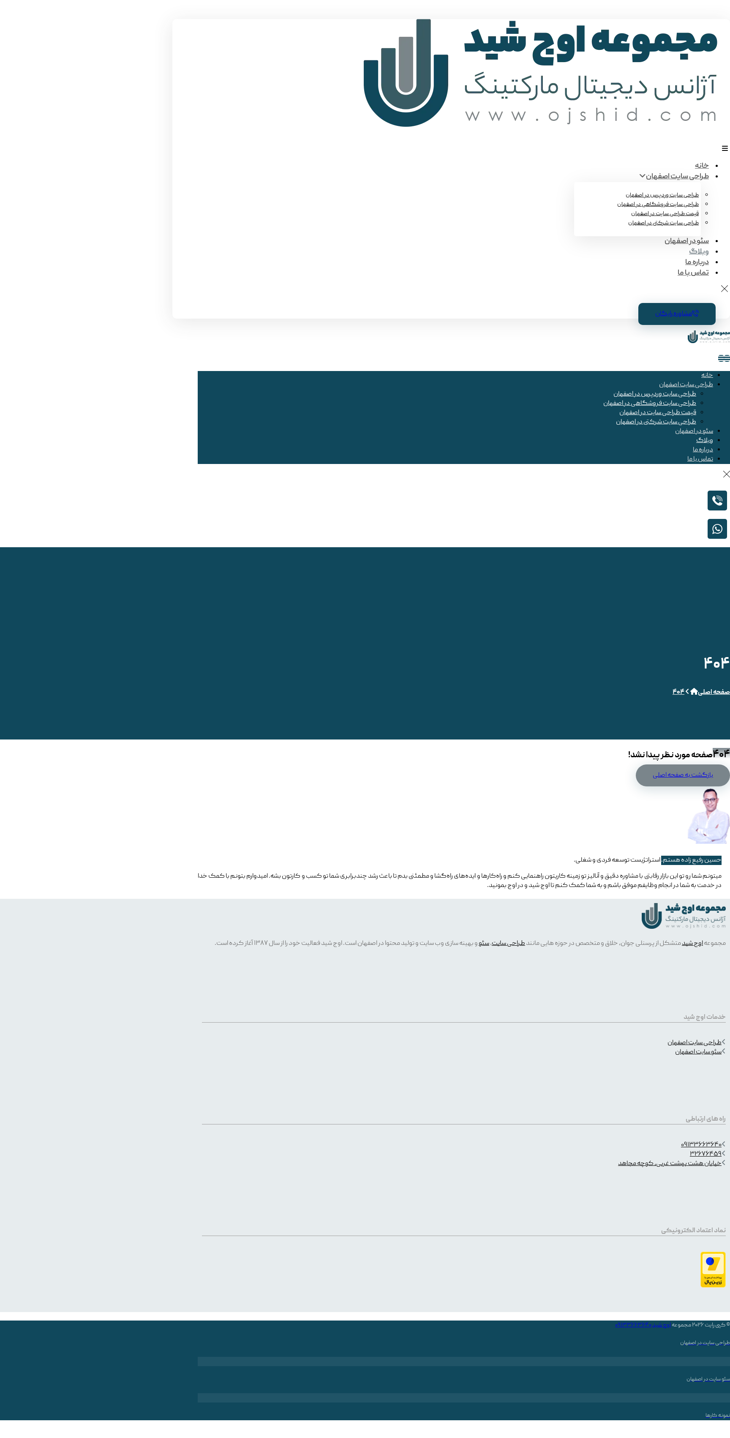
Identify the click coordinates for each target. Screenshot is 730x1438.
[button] (725, 148)
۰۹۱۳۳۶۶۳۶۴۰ (701, 1145)
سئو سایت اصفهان (698, 1052)
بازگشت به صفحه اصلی (683, 775)
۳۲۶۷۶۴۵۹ (706, 1154)
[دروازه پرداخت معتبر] (713, 1286)
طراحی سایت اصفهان (694, 1043)
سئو (484, 943)
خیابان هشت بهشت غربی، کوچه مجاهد (670, 1163)
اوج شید (692, 943)
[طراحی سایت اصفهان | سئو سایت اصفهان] (540, 125)
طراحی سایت (508, 943)
